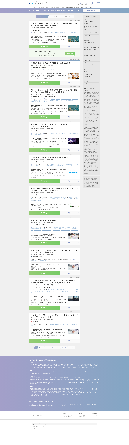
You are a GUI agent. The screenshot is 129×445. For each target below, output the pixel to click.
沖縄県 (85, 107)
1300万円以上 (86, 135)
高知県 (85, 104)
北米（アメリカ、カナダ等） (78, 392)
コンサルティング (87, 76)
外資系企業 (86, 149)
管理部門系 (86, 23)
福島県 (91, 93)
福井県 (85, 97)
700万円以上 (90, 128)
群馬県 (86, 95)
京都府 (63, 389)
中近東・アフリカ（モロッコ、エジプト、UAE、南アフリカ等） (91, 120)
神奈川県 (86, 96)
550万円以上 (87, 127)
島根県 (91, 102)
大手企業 (57, 32)
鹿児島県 (96, 106)
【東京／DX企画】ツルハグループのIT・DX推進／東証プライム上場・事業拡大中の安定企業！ (54, 24)
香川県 (94, 103)
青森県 (88, 92)
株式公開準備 (95, 151)
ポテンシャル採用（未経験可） (42, 381)
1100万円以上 (91, 132)
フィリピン (86, 110)
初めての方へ (80, 4)
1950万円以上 (92, 142)
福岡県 (89, 104)
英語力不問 (38, 100)
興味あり (46, 46)
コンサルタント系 (87, 35)
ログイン (92, 4)
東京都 (97, 95)
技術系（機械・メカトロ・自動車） (90, 47)
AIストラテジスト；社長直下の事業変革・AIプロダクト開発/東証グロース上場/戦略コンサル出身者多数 (54, 91)
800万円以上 (86, 130)
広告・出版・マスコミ (88, 74)
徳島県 (90, 103)
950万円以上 (88, 131)
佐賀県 (93, 104)
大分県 (88, 106)
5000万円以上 (86, 145)
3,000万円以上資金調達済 (90, 159)
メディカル (86, 83)
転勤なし (45, 100)
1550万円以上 (88, 138)
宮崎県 (92, 106)
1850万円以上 (95, 141)
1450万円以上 (90, 137)
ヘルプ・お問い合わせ (83, 415)
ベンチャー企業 (36, 198)
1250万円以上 (95, 134)
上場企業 (52, 32)
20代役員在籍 (42, 260)
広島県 (95, 389)
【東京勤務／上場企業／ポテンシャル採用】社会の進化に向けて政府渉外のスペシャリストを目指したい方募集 (54, 282)
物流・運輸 (86, 85)
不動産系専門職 (86, 40)
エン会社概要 (95, 415)
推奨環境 (81, 413)
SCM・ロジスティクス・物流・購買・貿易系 (60, 364)
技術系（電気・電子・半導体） (69, 365)
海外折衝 (47, 379)
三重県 (92, 99)
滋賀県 (95, 99)
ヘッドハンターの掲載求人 (46, 383)
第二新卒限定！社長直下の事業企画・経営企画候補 (50, 63)
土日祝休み (73, 32)
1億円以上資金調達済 (51, 291)
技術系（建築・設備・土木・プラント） (53, 367)
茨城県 (94, 93)
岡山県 (94, 102)
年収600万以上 (45, 101)
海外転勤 (94, 165)
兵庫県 (91, 100)
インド (90, 110)
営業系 (85, 29)
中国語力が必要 (60, 379)
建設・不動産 (86, 81)
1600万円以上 (94, 138)
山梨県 (89, 97)
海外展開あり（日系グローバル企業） (58, 197)
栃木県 (63, 388)
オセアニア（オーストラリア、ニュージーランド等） (91, 116)
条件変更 (92, 10)
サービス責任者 (78, 381)
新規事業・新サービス (71, 164)
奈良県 (94, 100)
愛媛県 (97, 103)
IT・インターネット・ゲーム (89, 64)
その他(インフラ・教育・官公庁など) (90, 88)
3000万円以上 (95, 144)
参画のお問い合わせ (83, 416)
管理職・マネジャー (65, 32)
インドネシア (94, 109)
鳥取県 (87, 102)
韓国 (91, 107)
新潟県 (90, 96)
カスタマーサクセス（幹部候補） (44, 220)
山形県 (87, 93)
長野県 (93, 97)
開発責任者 (37, 101)
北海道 (85, 92)
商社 (84, 69)
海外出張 (94, 155)
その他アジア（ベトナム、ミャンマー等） (62, 392)
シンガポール (88, 109)
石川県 (97, 96)
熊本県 (85, 106)
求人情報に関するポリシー (69, 415)
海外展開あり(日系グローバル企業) (43, 378)
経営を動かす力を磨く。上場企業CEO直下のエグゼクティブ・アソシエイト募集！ (53, 125)
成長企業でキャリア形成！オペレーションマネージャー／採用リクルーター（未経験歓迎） (54, 251)
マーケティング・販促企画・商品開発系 (83, 364)
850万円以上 (92, 130)
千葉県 (94, 95)
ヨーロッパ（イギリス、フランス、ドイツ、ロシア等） (77, 394)
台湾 (96, 107)
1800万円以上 (88, 141)
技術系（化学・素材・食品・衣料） (90, 49)
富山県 (93, 96)
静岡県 (85, 99)
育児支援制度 (38, 200)
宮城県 (95, 92)
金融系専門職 (86, 37)
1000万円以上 (94, 131)
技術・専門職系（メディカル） (89, 55)
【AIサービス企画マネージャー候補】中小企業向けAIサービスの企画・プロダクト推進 (54, 316)
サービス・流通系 (87, 57)
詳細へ (70, 46)
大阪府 (87, 100)
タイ (84, 109)
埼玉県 (90, 95)
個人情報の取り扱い (68, 416)
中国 (88, 107)
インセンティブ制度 (46, 230)
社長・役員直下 (63, 100)
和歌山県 (80, 389)
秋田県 (47, 388)
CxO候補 (56, 100)
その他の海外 (92, 121)
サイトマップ (95, 413)
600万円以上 (93, 127)
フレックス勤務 (56, 230)
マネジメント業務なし (68, 289)
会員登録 (86, 4)
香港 (93, 107)
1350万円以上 (93, 135)
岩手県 (92, 92)
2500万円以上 (89, 144)
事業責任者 (70, 100)
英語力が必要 (89, 156)
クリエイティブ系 (87, 60)
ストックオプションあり (48, 382)
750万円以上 (96, 128)
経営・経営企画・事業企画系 (89, 21)
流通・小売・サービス (88, 71)
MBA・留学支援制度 (88, 170)
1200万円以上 (89, 134)
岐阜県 (96, 97)
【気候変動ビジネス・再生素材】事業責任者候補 (50, 157)
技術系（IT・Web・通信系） (89, 42)
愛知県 (88, 99)
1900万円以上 (86, 142)
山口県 (86, 103)
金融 (84, 78)
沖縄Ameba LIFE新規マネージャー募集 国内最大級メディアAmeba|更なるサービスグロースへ (54, 189)
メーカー (85, 67)
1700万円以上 (91, 139)
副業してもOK (68, 291)
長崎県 (96, 104)
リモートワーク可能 (69, 165)
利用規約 (65, 413)
